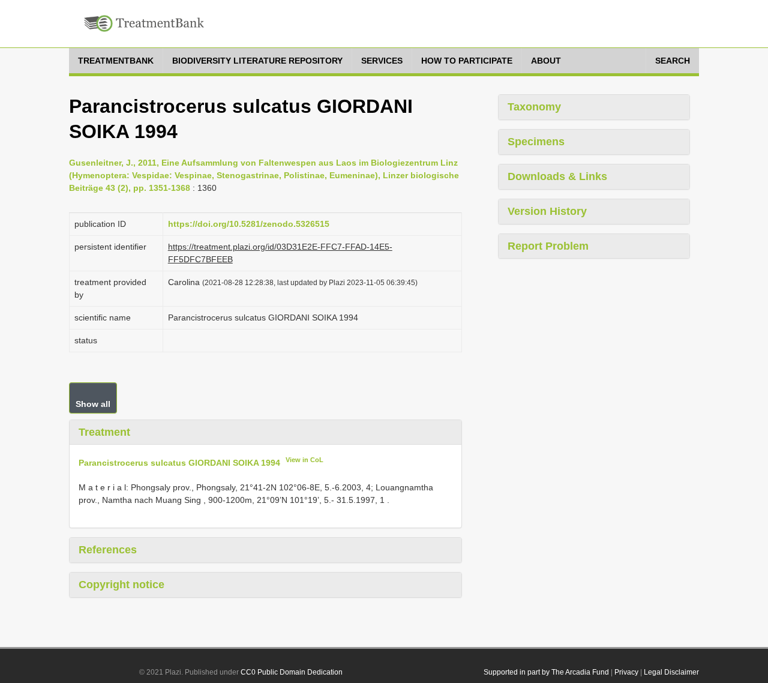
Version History (547, 211)
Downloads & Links (557, 176)
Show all (93, 404)
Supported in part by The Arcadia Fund (546, 672)
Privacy (626, 672)
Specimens (536, 142)
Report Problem (548, 246)
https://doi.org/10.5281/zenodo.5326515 (248, 224)
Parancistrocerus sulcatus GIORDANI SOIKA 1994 (179, 463)
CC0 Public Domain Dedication (292, 672)
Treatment (104, 432)
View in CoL (304, 459)
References (108, 550)
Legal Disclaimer (671, 672)
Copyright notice (121, 585)
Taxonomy (534, 107)
